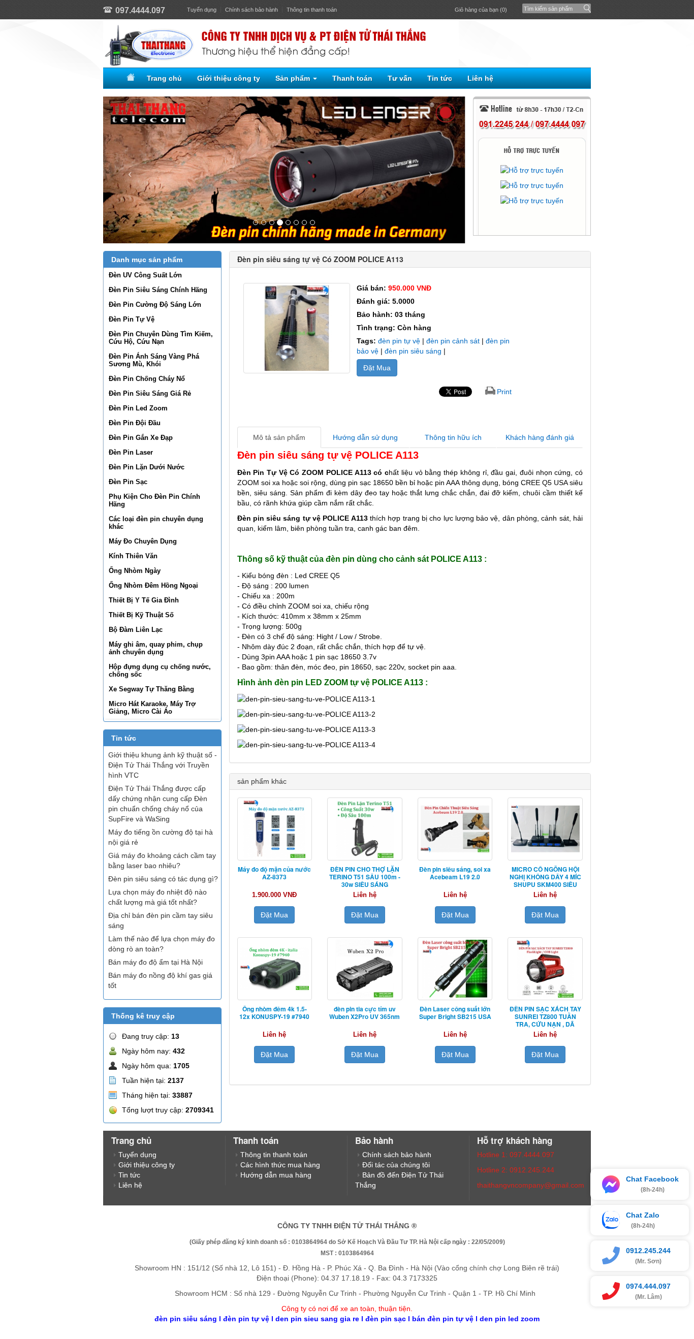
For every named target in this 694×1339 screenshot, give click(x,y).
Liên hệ (480, 78)
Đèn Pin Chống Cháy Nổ (147, 378)
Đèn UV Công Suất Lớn (145, 275)
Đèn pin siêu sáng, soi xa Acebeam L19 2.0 (455, 873)
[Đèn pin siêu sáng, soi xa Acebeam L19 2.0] (455, 829)
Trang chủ (164, 78)
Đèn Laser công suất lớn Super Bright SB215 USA (455, 1012)
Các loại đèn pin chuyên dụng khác (156, 522)
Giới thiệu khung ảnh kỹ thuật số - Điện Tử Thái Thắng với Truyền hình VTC (162, 765)
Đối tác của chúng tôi (396, 1165)
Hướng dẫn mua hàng (275, 1175)
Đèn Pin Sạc (128, 482)
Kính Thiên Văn (133, 556)
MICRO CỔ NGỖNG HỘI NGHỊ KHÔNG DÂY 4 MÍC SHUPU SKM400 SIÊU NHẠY (545, 881)
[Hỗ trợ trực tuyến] (531, 170)
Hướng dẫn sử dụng (365, 437)
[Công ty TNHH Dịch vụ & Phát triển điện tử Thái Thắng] (347, 43)
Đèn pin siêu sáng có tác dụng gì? (163, 879)
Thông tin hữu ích (453, 437)
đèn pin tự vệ (399, 341)
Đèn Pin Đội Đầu (135, 423)
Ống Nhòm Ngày (135, 571)
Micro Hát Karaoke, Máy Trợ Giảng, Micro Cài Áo (152, 707)
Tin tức (439, 78)
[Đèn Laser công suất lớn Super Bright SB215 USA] (455, 968)
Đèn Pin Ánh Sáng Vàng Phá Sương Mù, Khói (154, 360)
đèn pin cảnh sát (453, 341)
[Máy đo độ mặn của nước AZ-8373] (274, 829)
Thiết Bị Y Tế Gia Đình (144, 600)
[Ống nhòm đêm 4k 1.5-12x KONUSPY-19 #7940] (274, 968)
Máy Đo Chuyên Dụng (143, 541)
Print (504, 392)
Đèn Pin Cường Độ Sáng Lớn (155, 304)
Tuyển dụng (201, 10)
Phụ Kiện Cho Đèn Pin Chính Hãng (154, 500)
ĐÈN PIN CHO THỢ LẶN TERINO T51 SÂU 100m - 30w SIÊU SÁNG (364, 877)
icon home (129, 78)
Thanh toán (352, 78)
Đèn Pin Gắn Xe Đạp (141, 437)
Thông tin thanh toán (312, 10)
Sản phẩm (293, 78)
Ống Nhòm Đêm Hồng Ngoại (153, 585)
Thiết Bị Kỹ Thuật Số (141, 615)
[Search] (585, 6)
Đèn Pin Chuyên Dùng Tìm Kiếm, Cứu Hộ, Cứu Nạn (161, 337)
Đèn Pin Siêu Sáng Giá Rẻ (150, 393)
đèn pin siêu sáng (413, 351)
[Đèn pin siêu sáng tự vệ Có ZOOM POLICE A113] (296, 328)
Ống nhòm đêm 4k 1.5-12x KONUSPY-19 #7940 (274, 1012)
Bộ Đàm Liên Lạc (136, 629)
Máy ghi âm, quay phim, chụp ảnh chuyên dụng (156, 648)
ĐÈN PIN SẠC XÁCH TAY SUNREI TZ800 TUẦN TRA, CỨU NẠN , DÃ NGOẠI (545, 1020)
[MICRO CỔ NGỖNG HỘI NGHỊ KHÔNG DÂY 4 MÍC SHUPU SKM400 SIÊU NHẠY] (545, 829)
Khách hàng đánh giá (540, 437)
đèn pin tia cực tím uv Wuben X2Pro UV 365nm (364, 1012)
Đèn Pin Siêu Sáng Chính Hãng (158, 290)
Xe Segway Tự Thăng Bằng (151, 689)
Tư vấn (400, 78)
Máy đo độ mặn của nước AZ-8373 (274, 873)
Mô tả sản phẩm (279, 437)
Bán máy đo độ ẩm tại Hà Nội (155, 962)
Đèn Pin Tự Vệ (131, 319)
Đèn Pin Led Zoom (138, 408)
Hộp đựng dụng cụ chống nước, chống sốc (160, 670)
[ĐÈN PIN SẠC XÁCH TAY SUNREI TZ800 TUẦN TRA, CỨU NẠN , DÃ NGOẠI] (545, 968)
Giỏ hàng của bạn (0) (481, 10)
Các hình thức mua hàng (280, 1165)
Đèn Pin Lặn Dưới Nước (146, 467)
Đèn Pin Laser (131, 452)
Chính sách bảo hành (251, 10)
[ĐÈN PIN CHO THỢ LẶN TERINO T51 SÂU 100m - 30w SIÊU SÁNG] (364, 829)
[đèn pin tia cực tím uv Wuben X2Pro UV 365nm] (364, 968)
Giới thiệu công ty (228, 78)
